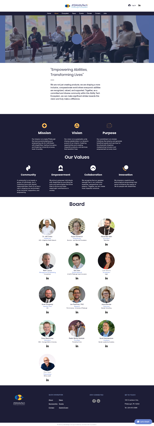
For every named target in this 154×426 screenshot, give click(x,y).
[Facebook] (94, 401)
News (61, 400)
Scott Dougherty (47, 304)
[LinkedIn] (139, 5)
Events (61, 404)
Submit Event (63, 408)
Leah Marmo (106, 270)
